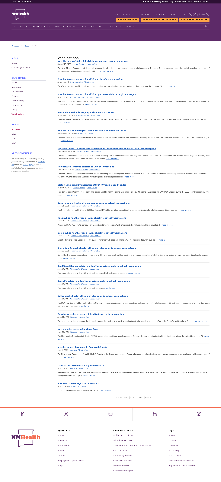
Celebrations (17, 92)
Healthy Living (18, 101)
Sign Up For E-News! (183, 2)
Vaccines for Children (79, 97)
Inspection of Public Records (182, 466)
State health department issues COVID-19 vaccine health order (92, 185)
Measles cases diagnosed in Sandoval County (82, 347)
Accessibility (174, 450)
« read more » (106, 71)
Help (183, 15)
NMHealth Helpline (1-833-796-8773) (158, 2)
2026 (14, 134)
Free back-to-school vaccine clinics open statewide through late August (97, 94)
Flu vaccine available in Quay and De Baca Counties (86, 112)
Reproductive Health (194, 20)
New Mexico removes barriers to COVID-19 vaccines (86, 167)
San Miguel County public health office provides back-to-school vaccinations (99, 266)
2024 (14, 143)
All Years (16, 129)
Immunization (79, 64)
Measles (79, 133)
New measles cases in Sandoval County (79, 329)
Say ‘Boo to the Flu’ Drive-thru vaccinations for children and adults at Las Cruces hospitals (107, 148)
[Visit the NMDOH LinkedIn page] (203, 14)
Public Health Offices (123, 435)
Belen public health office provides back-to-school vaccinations (92, 233)
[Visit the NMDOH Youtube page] (207, 14)
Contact (172, 15)
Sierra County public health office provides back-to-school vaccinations (97, 248)
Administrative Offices (123, 440)
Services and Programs (123, 471)
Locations (87, 26)
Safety (14, 110)
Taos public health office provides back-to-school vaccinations (92, 218)
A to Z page (28, 165)
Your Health (42, 26)
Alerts (14, 83)
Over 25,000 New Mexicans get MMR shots (81, 365)
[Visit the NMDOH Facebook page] (190, 14)
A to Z (130, 26)
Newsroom (128, 15)
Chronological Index (21, 68)
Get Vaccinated (128, 20)
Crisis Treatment (120, 450)
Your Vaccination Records (159, 20)
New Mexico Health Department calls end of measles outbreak (92, 130)
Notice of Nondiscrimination (181, 461)
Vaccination (92, 64)
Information (17, 105)
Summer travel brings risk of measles (78, 383)
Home (116, 15)
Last (147, 397)
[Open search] (206, 26)
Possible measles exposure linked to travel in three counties (91, 314)
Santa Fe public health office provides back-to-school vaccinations (94, 281)
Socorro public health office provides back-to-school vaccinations (93, 203)
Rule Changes (175, 455)
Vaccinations (18, 114)
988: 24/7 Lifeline (201, 2)
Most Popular (65, 26)
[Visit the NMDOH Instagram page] (199, 14)
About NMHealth (110, 26)
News (27, 46)
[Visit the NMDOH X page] (194, 14)
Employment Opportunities (71, 461)
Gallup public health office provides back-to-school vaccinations (93, 296)
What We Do (20, 26)
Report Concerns (121, 466)
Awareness (16, 87)
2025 (14, 138)
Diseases (15, 96)
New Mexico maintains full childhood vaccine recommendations (93, 61)
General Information (122, 461)
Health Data (159, 15)
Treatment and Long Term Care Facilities (132, 445)
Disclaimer (173, 445)
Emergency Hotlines (122, 455)
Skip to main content (22, 2)
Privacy (172, 435)
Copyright (173, 440)
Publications (143, 15)
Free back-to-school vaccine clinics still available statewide (90, 79)
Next (141, 397)
